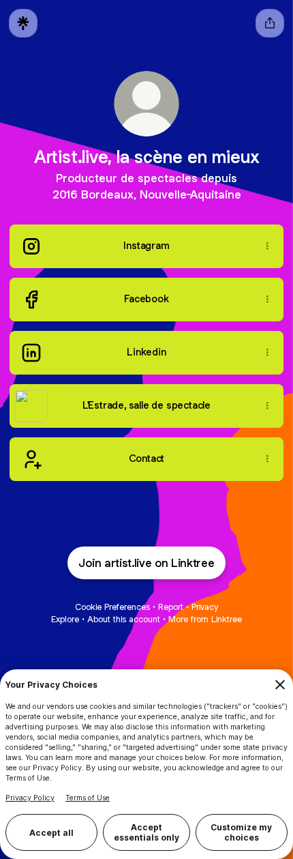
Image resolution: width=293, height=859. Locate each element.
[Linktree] (23, 23)
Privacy (204, 607)
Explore (65, 619)
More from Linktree (205, 619)
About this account (123, 619)
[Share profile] (269, 23)
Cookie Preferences (112, 607)
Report (170, 607)
